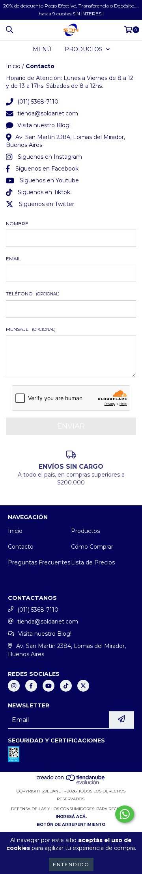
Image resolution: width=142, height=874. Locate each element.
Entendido (71, 864)
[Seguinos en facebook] (31, 686)
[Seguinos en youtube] (48, 686)
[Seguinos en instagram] (14, 686)
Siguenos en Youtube (49, 180)
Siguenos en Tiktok (44, 192)
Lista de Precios (93, 562)
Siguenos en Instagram (50, 156)
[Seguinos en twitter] (83, 686)
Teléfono (33, 294)
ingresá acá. (71, 816)
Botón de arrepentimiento (71, 824)
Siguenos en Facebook (46, 168)
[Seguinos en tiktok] (66, 686)
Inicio (13, 66)
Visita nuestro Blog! (44, 125)
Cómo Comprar (92, 546)
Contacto (21, 546)
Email (13, 259)
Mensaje (31, 329)
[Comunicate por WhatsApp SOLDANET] (124, 814)
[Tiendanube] (71, 783)
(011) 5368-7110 (37, 101)
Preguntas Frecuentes (39, 562)
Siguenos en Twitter (46, 204)
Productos (85, 530)
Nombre (17, 223)
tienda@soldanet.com (47, 113)
